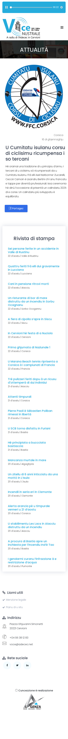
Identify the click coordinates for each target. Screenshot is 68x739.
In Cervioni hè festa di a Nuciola (30, 333)
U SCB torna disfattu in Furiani (29, 428)
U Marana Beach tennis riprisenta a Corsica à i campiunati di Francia (33, 363)
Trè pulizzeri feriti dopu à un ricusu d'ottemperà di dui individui (32, 380)
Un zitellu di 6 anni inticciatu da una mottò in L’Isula (33, 476)
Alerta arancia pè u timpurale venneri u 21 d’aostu (29, 507)
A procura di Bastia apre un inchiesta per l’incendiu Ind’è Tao (31, 543)
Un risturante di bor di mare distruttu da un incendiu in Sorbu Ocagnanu (31, 301)
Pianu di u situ (14, 607)
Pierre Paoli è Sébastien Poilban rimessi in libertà (30, 412)
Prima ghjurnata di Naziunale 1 (29, 347)
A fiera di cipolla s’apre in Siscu (30, 319)
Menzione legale (16, 600)
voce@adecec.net (21, 644)
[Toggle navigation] (62, 27)
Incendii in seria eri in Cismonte (30, 492)
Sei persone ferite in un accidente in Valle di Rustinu (33, 250)
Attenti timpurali (19, 397)
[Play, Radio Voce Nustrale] (6, 7)
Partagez (17, 208)
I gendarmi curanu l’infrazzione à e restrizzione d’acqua (32, 560)
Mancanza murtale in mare (27, 460)
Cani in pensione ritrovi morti (28, 284)
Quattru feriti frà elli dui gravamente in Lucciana (33, 268)
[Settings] (61, 7)
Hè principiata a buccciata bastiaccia (27, 444)
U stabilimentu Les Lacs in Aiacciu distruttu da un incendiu (32, 525)
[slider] (31, 7)
